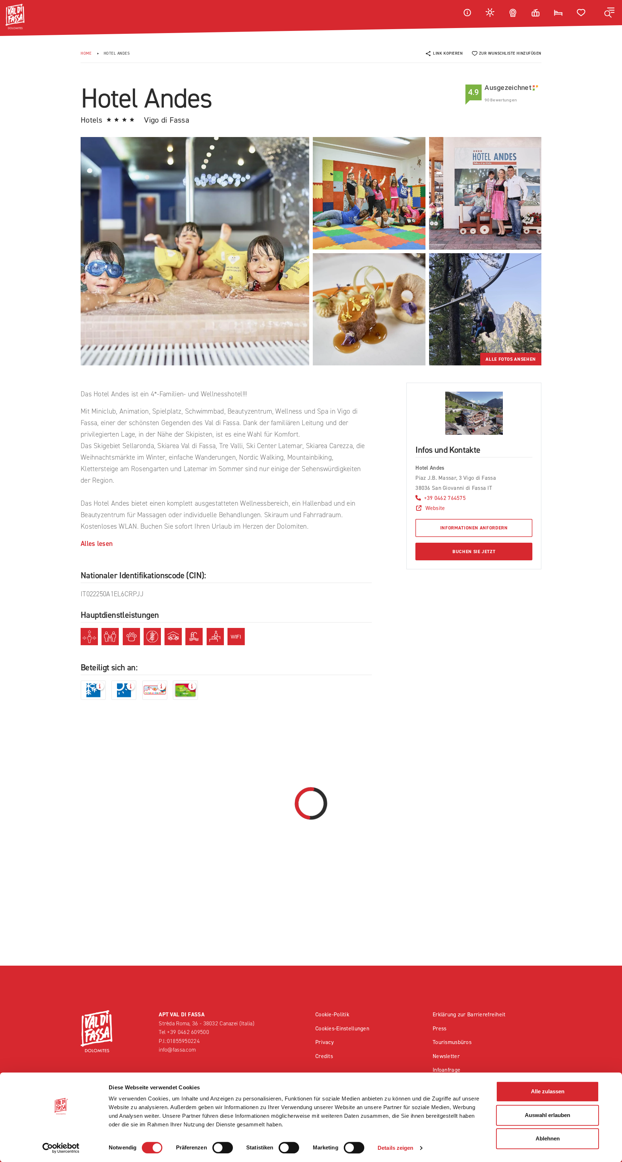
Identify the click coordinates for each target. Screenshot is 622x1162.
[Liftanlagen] (535, 12)
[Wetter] (490, 12)
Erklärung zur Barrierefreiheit (469, 1014)
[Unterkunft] (558, 12)
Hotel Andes (117, 53)
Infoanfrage (446, 1070)
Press (439, 1028)
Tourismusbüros (452, 1042)
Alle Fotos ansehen (511, 359)
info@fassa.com (177, 1049)
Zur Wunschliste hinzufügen (510, 53)
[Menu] (609, 12)
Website (435, 508)
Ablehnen (548, 1138)
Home (86, 53)
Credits (324, 1056)
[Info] (467, 12)
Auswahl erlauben (547, 1115)
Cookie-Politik (332, 1014)
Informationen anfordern (474, 528)
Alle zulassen (547, 1091)
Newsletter (446, 1056)
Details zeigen (395, 1148)
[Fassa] (14, 16)
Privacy (324, 1042)
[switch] (222, 1147)
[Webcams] (513, 12)
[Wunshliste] (581, 12)
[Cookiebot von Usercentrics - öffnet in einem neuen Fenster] (61, 1148)
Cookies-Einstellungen (342, 1028)
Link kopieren (448, 53)
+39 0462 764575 (445, 498)
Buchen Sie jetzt (473, 551)
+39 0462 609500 (188, 1032)
